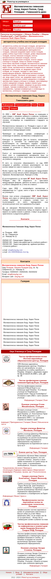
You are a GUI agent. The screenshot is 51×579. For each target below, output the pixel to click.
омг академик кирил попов (31, 77)
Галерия (13, 108)
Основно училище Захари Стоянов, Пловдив (33, 549)
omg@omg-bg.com (14, 274)
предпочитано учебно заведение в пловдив (27, 79)
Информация (8, 105)
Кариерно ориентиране (23, 470)
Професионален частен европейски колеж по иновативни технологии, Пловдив (32, 503)
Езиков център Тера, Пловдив (33, 452)
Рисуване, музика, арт (23, 472)
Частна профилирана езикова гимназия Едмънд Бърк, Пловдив (32, 381)
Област (6, 21)
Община (6, 26)
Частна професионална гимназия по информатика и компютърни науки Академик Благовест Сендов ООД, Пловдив (33, 527)
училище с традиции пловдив (24, 91)
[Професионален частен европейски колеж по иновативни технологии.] (9, 502)
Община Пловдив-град (23, 268)
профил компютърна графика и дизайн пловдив (21, 84)
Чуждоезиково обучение (12, 468)
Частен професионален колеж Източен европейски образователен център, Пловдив (33, 358)
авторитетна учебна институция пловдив (18, 46)
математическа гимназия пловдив (26, 67)
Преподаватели (16, 422)
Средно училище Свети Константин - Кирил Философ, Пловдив (33, 478)
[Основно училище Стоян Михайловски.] (9, 407)
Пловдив (9, 268)
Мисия (5, 108)
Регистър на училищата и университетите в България (19, 2)
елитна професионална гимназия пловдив (19, 59)
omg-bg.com (19, 277)
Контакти (29, 574)
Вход (17, 572)
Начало (9, 572)
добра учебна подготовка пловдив (16, 54)
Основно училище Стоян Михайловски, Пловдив (32, 405)
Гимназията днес (23, 105)
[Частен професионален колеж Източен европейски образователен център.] (9, 359)
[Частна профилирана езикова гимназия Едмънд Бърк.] (9, 383)
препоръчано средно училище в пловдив (18, 81)
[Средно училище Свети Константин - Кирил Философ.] (9, 478)
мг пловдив (14, 71)
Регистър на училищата (31, 577)
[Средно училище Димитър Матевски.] (9, 431)
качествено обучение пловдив (14, 64)
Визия (41, 105)
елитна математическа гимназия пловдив (19, 57)
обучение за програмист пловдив (31, 75)
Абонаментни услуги (31, 572)
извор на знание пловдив (29, 62)
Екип (34, 105)
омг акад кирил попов (11, 77)
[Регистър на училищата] (7, 9)
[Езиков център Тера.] (9, 454)
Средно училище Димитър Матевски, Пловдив (33, 429)
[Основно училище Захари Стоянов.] (9, 550)
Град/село (7, 30)
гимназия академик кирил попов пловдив (26, 52)
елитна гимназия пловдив (20, 56)
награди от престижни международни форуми (20, 72)
